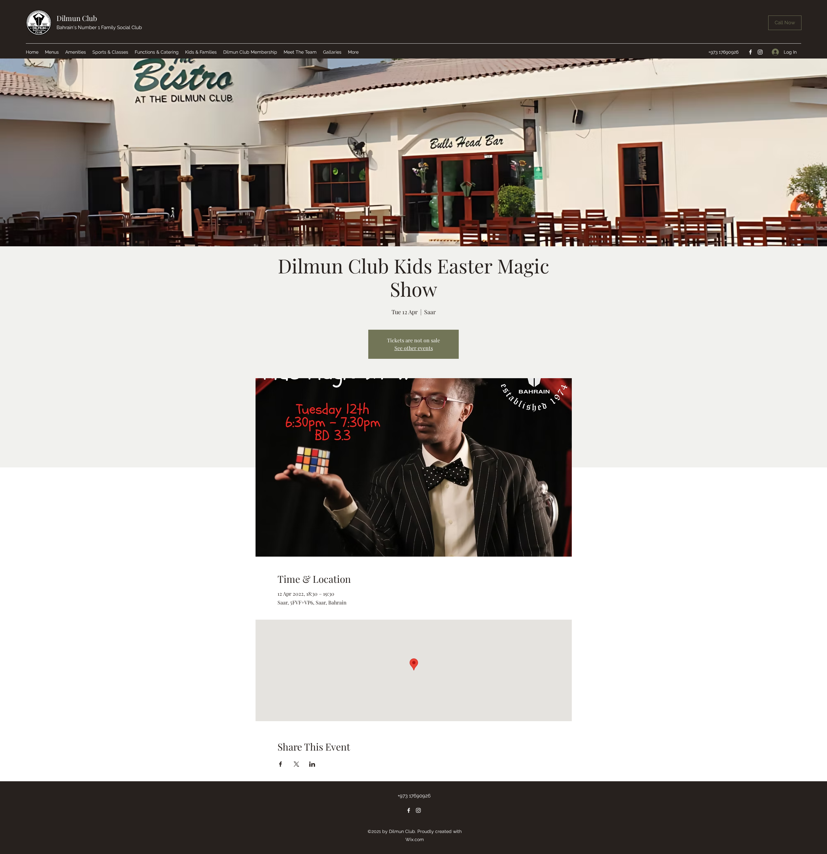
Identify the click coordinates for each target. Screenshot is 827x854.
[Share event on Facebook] (280, 764)
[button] (52, 52)
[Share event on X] (296, 764)
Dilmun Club (77, 18)
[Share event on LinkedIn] (312, 764)
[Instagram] (760, 52)
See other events (413, 348)
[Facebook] (750, 52)
